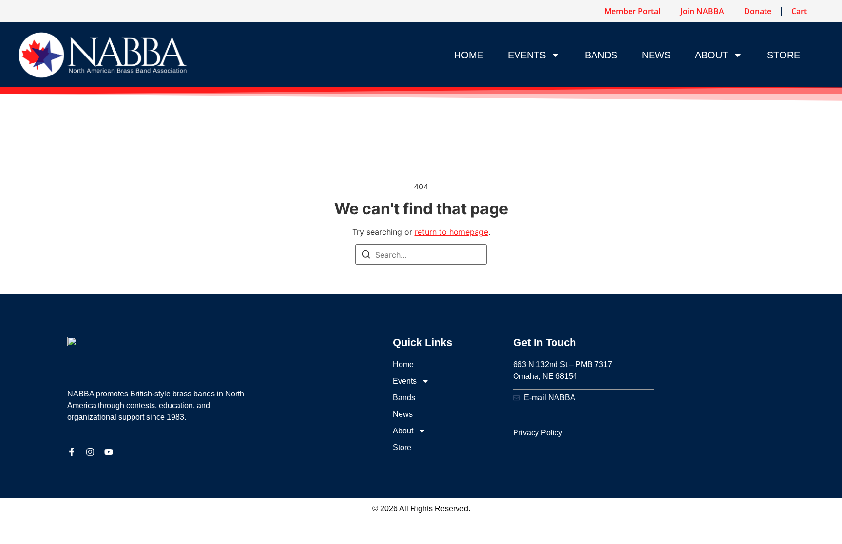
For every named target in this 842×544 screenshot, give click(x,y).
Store (783, 55)
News (656, 55)
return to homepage (451, 232)
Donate (757, 11)
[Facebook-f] (71, 452)
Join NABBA (702, 11)
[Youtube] (108, 452)
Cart (799, 11)
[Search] (366, 255)
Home (468, 55)
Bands (601, 55)
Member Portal (632, 11)
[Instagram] (90, 452)
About (711, 55)
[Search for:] (421, 254)
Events (527, 55)
